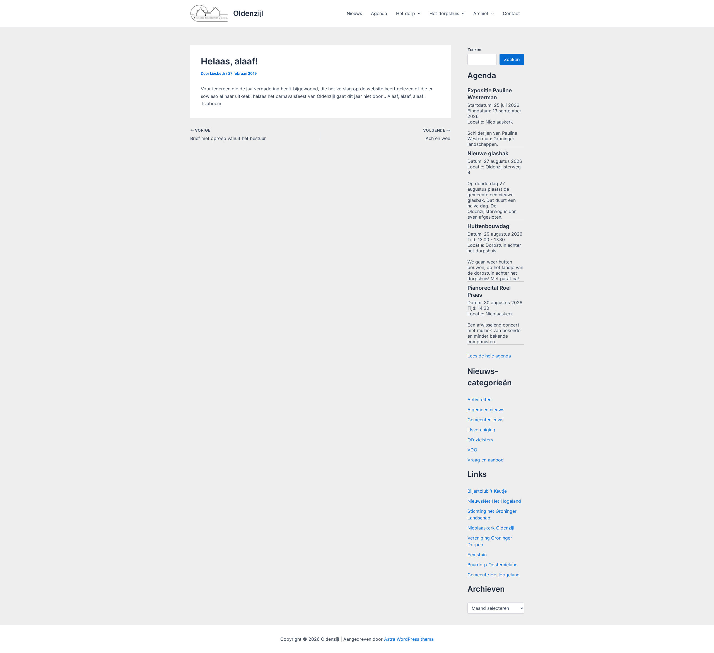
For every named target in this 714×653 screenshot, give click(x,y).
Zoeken (474, 49)
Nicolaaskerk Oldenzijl (490, 528)
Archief (480, 13)
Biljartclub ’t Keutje (487, 491)
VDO (472, 450)
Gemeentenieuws (485, 419)
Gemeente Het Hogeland (493, 574)
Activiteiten (479, 399)
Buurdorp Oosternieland (492, 564)
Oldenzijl (248, 13)
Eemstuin (477, 554)
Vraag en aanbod (485, 460)
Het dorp (405, 13)
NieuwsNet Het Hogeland (494, 501)
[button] (418, 13)
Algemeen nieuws (485, 409)
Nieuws (354, 13)
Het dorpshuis (444, 13)
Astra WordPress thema (409, 639)
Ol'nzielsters (480, 439)
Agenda (379, 13)
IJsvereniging (481, 429)
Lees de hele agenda (489, 356)
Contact (511, 13)
